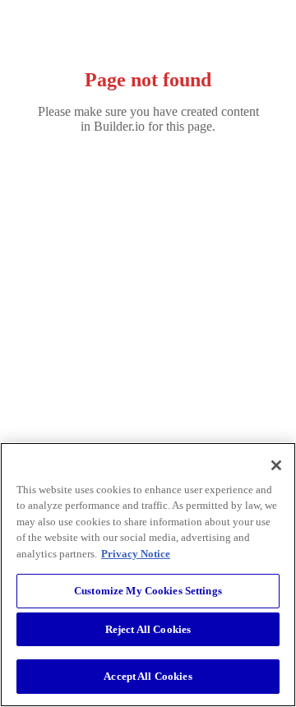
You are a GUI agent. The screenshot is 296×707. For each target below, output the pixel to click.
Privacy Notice (135, 554)
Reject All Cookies (148, 629)
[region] (148, 574)
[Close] (276, 465)
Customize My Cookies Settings (148, 591)
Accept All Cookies (148, 676)
